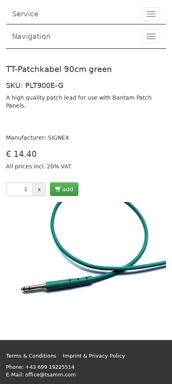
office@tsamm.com (50, 375)
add (67, 189)
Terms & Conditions (31, 356)
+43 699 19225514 (49, 367)
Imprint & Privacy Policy (94, 356)
